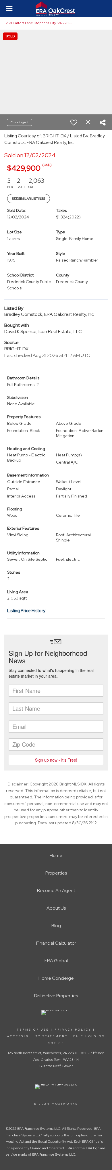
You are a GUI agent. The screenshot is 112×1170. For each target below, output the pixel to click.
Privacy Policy (73, 1029)
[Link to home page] (56, 8)
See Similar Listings (28, 199)
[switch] (74, 122)
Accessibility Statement (37, 1036)
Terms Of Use (33, 1029)
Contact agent (19, 122)
